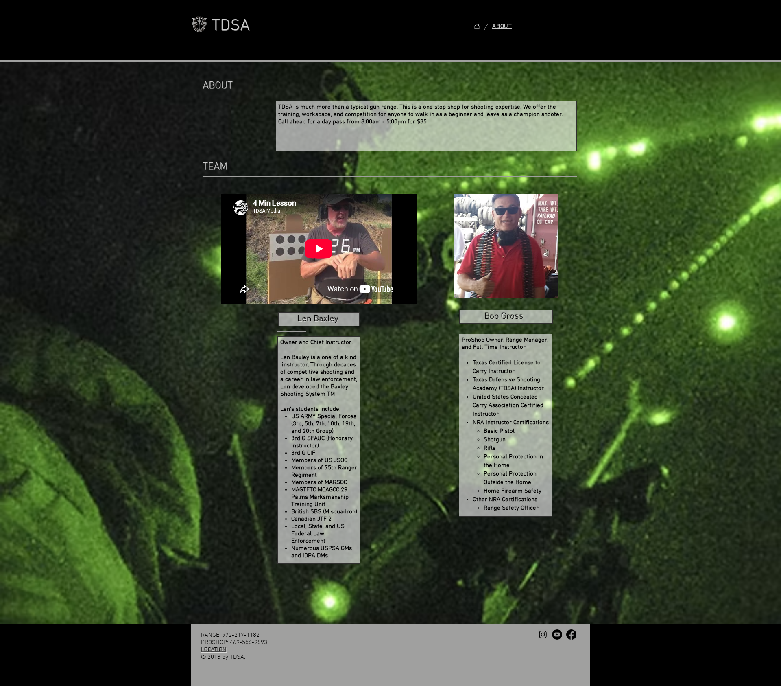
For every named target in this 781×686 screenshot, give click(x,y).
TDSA (231, 26)
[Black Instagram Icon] (543, 634)
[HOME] (477, 26)
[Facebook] (571, 634)
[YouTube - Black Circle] (557, 634)
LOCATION (214, 649)
